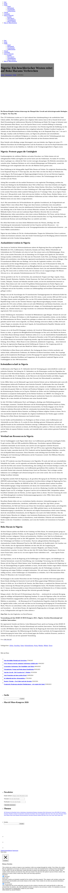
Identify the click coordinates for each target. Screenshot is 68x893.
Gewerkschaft (11, 9)
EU (60, 812)
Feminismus (6, 813)
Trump (53, 815)
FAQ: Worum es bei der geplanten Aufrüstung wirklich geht (21, 663)
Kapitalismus (42, 813)
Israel (39, 813)
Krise (52, 813)
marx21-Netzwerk (9, 15)
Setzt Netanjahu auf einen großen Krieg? (15, 675)
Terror (50, 645)
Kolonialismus (29, 645)
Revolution (31, 815)
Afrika (11, 645)
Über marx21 (10, 18)
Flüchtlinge (11, 813)
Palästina (8, 815)
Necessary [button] (5, 874)
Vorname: (6, 798)
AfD (5, 812)
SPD (42, 815)
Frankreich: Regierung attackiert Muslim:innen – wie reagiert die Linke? (24, 684)
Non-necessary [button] (6, 882)
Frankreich (16, 813)
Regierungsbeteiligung (24, 815)
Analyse (18, 812)
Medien (40, 645)
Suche (5, 3)
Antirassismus (40, 812)
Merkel (65, 813)
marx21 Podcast (11, 21)
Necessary (7, 876)
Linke (54, 813)
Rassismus (18, 815)
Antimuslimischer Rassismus (31, 812)
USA (62, 815)
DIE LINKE (57, 812)
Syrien (47, 815)
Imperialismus (32, 813)
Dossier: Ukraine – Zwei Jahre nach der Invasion (18, 681)
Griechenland (27, 813)
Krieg (36, 645)
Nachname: (7, 802)
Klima (47, 813)
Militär (46, 645)
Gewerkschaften (21, 813)
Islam (22, 645)
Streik (44, 815)
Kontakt (9, 17)
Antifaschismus (11, 11)
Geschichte (7, 14)
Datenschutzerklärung (6, 850)
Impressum (15, 850)
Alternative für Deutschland (11, 812)
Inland (9, 6)
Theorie (6, 12)
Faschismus (63, 812)
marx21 (57, 813)
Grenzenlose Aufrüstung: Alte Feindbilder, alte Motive (19, 666)
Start (5, 2)
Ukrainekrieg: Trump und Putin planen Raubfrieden (19, 669)
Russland (39, 815)
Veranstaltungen (11, 20)
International (10, 8)
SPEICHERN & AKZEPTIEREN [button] (11, 890)
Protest (14, 815)
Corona (53, 812)
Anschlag (17, 645)
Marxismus (61, 813)
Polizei (11, 815)
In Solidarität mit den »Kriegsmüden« (14, 678)
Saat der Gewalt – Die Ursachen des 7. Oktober (17, 672)
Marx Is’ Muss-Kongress (10, 23)
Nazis (5, 815)
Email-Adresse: (8, 795)
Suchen (6, 822)
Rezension (35, 815)
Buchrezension (48, 812)
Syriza (50, 815)
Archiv (2, 75)
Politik (5, 5)
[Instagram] (6, 847)
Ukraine (59, 815)
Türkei (56, 815)
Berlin (44, 812)
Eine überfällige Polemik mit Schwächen (15, 660)
